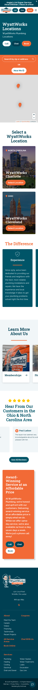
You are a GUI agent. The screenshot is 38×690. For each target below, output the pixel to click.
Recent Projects (10, 634)
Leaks (22, 665)
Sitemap (6, 684)
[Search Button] (33, 59)
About (7, 615)
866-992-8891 (19, 600)
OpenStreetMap (26, 121)
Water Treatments (27, 662)
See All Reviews (19, 460)
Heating (7, 662)
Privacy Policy (15, 684)
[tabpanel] (17, 278)
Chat (22, 10)
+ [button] (34, 114)
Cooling (7, 665)
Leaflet (18, 121)
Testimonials (9, 632)
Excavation (24, 668)
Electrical (7, 668)
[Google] (19, 605)
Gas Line (23, 670)
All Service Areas (9, 640)
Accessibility (25, 684)
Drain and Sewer (10, 670)
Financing (7, 629)
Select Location (15, 182)
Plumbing (7, 659)
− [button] (34, 117)
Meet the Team (10, 620)
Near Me (18, 70)
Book (30, 10)
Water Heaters (25, 659)
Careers (7, 623)
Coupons (25, 615)
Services (8, 654)
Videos (6, 626)
